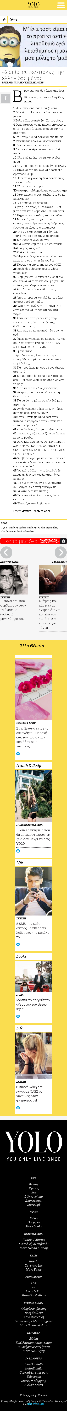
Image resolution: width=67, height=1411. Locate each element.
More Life (33, 1205)
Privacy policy (28, 1395)
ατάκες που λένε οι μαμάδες (42, 527)
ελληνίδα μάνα (26, 530)
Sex (33, 1192)
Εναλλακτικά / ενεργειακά (34, 1343)
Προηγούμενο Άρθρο (9, 562)
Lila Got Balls (33, 1364)
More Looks (33, 1226)
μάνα (23, 527)
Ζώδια (33, 1338)
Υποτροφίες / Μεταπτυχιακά (33, 1321)
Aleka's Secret (33, 1385)
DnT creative (46, 1401)
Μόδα (34, 1218)
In (33, 1287)
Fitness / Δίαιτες (34, 1240)
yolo (5, 527)
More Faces (34, 1269)
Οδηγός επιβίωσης (33, 1309)
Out (33, 1283)
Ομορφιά (33, 1222)
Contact (42, 1395)
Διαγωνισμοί (33, 1200)
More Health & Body (34, 1248)
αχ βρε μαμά (9, 530)
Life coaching (34, 1196)
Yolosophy (33, 1376)
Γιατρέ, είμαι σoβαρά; (34, 1244)
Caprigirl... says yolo (33, 1372)
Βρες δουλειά (34, 1313)
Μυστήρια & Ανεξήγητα (34, 1347)
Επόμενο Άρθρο (59, 562)
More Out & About (33, 1295)
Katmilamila (33, 1368)
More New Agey (34, 1351)
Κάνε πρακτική (33, 1317)
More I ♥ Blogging (33, 1381)
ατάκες (14, 527)
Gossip (33, 1261)
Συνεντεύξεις (33, 1265)
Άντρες (33, 1184)
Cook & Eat (34, 1291)
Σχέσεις (13, 19)
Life (3, 19)
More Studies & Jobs (34, 1325)
